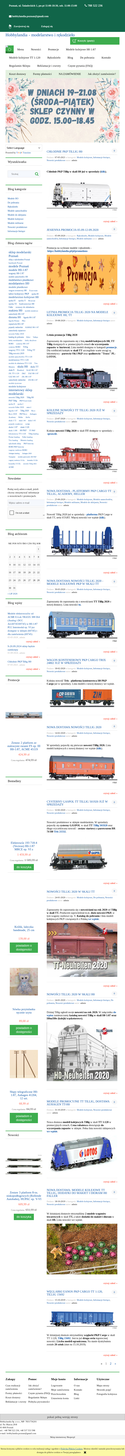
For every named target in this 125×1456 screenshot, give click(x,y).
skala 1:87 (13, 427)
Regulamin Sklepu (37, 1397)
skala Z (29, 407)
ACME (11, 467)
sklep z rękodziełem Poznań (19, 259)
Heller (20, 417)
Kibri (28, 337)
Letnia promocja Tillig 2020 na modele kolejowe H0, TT (77, 313)
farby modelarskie (15, 340)
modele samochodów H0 (18, 277)
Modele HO (13, 198)
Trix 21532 (60, 831)
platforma (92, 514)
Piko (23, 321)
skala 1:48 (22, 420)
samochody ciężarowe (17, 330)
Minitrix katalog (27, 440)
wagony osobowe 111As (17, 460)
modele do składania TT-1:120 (20, 363)
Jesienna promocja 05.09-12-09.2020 (72, 229)
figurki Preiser (14, 321)
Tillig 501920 (100, 825)
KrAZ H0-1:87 (32, 370)
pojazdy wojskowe (16, 424)
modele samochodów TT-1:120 (20, 357)
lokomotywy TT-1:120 (17, 434)
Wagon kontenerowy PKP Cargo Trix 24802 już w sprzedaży (76, 661)
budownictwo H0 (26, 304)
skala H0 (22, 366)
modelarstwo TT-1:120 (19, 360)
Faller (11, 307)
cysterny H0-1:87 (22, 344)
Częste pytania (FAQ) (39, 1393)
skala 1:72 (12, 420)
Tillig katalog (33, 434)
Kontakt (78, 1389)
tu (79, 604)
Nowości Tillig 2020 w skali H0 (71, 994)
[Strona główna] (10, 49)
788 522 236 (95, 5)
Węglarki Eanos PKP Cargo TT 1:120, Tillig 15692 (75, 1293)
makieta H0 (15, 310)
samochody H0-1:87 (16, 314)
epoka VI (13, 304)
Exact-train (33, 290)
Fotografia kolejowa (107, 1394)
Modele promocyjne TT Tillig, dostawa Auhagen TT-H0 (78, 1103)
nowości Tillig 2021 (30, 464)
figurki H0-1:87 (29, 317)
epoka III (35, 294)
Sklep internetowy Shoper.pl (62, 1437)
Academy (12, 417)
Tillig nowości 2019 (16, 353)
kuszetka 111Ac (15, 464)
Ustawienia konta (60, 1398)
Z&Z (24, 373)
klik (103, 171)
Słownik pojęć (104, 1389)
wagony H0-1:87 (16, 273)
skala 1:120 (24, 427)
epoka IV (12, 301)
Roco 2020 (13, 414)
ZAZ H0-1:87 (33, 373)
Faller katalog (27, 437)
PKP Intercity (29, 444)
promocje (111, 347)
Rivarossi (31, 301)
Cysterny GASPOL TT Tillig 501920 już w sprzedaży (77, 803)
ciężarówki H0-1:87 (16, 324)
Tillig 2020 (24, 411)
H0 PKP (23, 430)
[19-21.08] (62, 110)
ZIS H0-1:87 (33, 380)
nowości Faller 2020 (16, 407)
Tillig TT (31, 350)
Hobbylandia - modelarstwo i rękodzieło (40, 35)
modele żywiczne (15, 383)
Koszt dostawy (13, 1397)
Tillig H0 (30, 397)
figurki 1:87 (13, 411)
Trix (36, 363)
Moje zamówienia (60, 1389)
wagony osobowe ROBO (18, 450)
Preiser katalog (14, 437)
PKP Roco (23, 414)
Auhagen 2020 (27, 453)
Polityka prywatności (39, 1401)
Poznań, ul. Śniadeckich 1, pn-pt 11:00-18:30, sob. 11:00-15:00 (43, 5)
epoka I (20, 404)
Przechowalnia (58, 1394)
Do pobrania (13, 202)
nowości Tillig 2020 (16, 397)
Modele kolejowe (15, 219)
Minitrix (12, 367)
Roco (33, 411)
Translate (27, 153)
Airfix (28, 417)
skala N (11, 370)
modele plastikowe (18, 287)
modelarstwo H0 (19, 283)
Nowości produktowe (17, 227)
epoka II (12, 404)
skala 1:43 (32, 420)
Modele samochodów (17, 211)
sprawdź (52, 433)
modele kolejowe (17, 386)
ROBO (11, 344)
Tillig (25, 347)
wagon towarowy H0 (18, 290)
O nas (77, 1385)
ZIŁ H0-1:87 (27, 377)
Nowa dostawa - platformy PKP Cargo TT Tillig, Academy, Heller (79, 492)
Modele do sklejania (17, 215)
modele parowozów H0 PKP (27, 457)
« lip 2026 (12, 594)
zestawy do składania (25, 307)
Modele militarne (15, 223)
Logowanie (56, 1385)
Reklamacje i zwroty (16, 1401)
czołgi (27, 424)
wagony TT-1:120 (16, 350)
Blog (76, 1394)
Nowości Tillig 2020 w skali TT (71, 891)
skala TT (34, 367)
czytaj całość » (33, 641)
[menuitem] (20, 49)
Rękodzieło (13, 207)
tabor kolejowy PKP (19, 293)
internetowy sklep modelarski (20, 391)
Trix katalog (13, 440)
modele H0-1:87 (18, 270)
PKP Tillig (13, 401)
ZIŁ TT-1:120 (14, 373)
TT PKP (32, 430)
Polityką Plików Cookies (72, 1449)
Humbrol (20, 370)
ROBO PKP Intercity (16, 447)
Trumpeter (12, 457)
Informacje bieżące (16, 231)
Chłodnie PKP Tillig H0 (64, 151)
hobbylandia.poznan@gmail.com (30, 16)
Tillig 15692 (64, 1338)
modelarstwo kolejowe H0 (24, 297)
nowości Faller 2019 (16, 334)
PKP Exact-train (26, 401)
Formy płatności (14, 1393)
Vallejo (35, 337)
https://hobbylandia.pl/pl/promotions (67, 251)
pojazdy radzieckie (16, 327)
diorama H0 (15, 317)
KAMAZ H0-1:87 (32, 327)
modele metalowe (31, 311)
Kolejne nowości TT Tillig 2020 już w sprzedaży (76, 412)
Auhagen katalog (14, 453)
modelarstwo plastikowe (21, 280)
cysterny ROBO (14, 347)
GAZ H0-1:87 (14, 377)
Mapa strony (103, 1385)
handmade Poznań (15, 263)
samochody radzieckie (17, 380)
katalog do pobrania (16, 337)
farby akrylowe (30, 340)
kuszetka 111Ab (32, 460)
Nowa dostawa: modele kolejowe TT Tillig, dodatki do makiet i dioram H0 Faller (77, 1192)
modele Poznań (19, 266)
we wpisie (93, 919)
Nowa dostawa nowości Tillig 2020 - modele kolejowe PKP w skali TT (75, 582)
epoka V (22, 300)
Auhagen (33, 414)
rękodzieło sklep (15, 444)
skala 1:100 (13, 430)
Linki (76, 1398)
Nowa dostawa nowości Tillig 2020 (74, 727)
